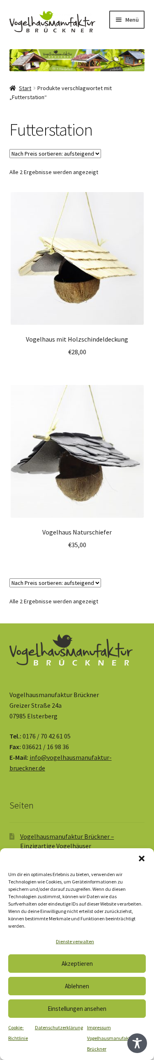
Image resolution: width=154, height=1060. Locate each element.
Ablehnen (77, 986)
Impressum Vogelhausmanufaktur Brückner (111, 1038)
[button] (142, 858)
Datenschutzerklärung (59, 1027)
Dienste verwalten (75, 941)
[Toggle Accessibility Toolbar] (137, 1043)
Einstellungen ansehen (77, 1008)
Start (25, 88)
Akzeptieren (77, 963)
